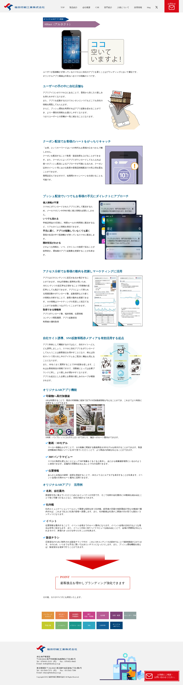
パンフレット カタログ (47, 615)
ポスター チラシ (62, 615)
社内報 (102, 615)
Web (89, 625)
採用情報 (138, 7)
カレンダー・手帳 (130, 615)
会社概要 (86, 7)
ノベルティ (61, 625)
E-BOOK (103, 625)
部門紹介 (108, 7)
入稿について (123, 7)
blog (149, 7)
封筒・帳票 (116, 615)
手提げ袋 (48, 625)
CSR (97, 7)
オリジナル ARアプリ (116, 625)
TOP (62, 7)
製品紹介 (73, 7)
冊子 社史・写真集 (89, 615)
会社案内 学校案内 (75, 615)
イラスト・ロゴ (75, 625)
